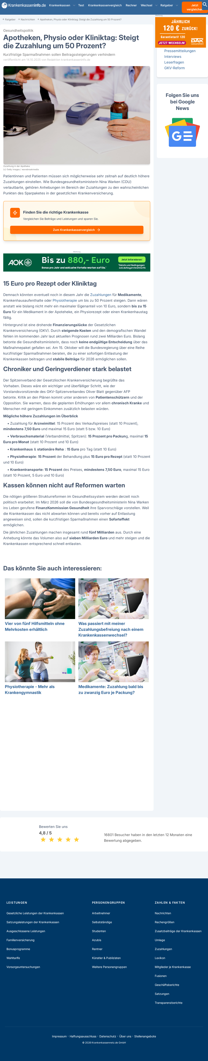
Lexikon (160, 958)
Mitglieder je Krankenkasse (173, 967)
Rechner (131, 5)
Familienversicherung (20, 940)
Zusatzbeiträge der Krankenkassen (178, 931)
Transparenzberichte (168, 1002)
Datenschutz (107, 1036)
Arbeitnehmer (101, 913)
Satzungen (162, 993)
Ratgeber (166, 5)
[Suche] (205, 5)
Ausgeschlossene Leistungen (25, 931)
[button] (74, 5)
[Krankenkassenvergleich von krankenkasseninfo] (22, 5)
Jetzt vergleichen (195, 7)
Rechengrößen (164, 922)
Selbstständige (102, 922)
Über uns (125, 1036)
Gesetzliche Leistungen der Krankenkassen (35, 913)
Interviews (172, 56)
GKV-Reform (174, 68)
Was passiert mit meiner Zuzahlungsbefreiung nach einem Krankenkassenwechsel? (110, 629)
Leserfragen (174, 62)
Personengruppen (108, 902)
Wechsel (146, 5)
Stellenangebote (145, 1036)
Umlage (160, 940)
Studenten (99, 931)
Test (81, 5)
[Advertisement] (76, 754)
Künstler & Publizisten (106, 958)
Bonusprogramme (18, 949)
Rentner (97, 949)
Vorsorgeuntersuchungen (23, 967)
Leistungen (16, 902)
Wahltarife (13, 958)
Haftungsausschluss (83, 1036)
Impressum (59, 1036)
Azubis (96, 940)
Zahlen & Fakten (170, 902)
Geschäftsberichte (167, 984)
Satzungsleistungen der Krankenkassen (32, 922)
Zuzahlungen (100, 295)
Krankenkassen (59, 5)
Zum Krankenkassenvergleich (74, 229)
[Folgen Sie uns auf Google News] (182, 132)
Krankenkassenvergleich (105, 5)
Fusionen (161, 976)
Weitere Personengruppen (109, 967)
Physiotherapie (65, 300)
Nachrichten (163, 913)
